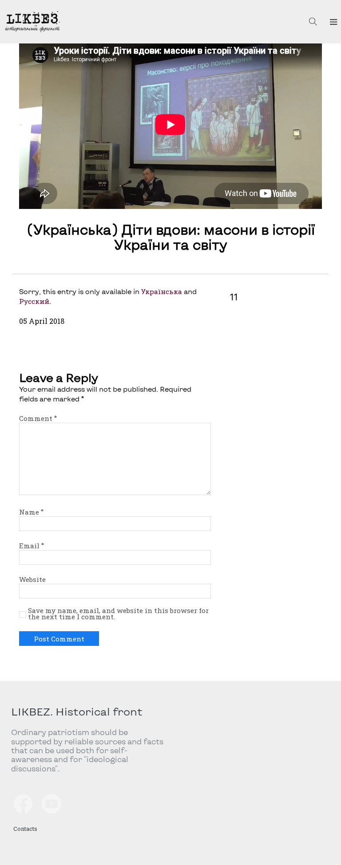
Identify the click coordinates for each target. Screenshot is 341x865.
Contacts (25, 829)
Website (32, 579)
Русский (34, 301)
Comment (38, 418)
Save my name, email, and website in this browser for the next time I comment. (118, 614)
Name (31, 511)
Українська (161, 291)
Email (31, 545)
